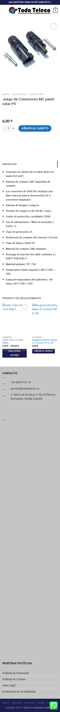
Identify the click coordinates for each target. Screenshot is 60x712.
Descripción (9, 164)
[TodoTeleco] (30, 10)
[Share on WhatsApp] (5, 140)
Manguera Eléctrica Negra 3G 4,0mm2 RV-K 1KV (44, 341)
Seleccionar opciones (14, 353)
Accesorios (19, 94)
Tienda (41, 703)
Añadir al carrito (35, 128)
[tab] (30, 164)
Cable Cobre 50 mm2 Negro (12, 341)
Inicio (5, 94)
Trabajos (29, 703)
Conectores (36, 94)
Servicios (17, 703)
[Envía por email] (11, 140)
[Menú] (4, 10)
